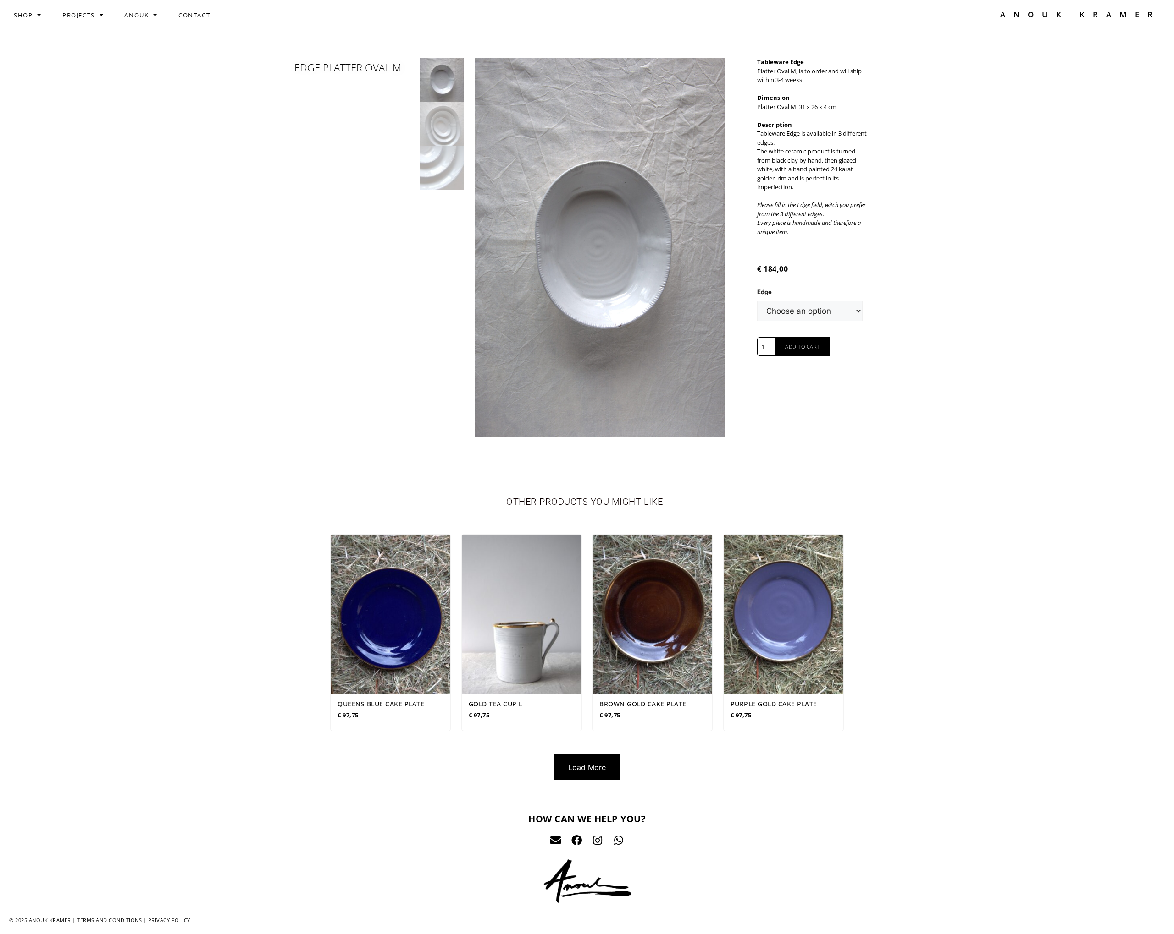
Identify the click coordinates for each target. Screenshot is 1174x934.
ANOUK (136, 15)
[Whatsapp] (619, 840)
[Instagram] (598, 840)
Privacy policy (169, 920)
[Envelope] (555, 840)
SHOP (23, 15)
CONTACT (194, 15)
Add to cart (802, 346)
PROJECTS (78, 15)
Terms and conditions (109, 920)
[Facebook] (576, 840)
